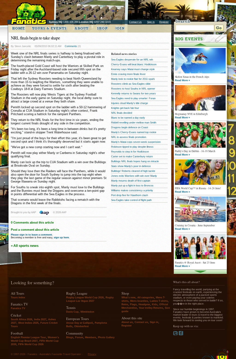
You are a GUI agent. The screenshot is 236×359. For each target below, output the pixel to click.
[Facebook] (181, 334)
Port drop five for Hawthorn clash (129, 195)
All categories (145, 297)
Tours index (18, 297)
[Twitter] (176, 334)
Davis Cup (72, 311)
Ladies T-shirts (159, 300)
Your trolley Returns (151, 307)
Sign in (154, 322)
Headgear (144, 304)
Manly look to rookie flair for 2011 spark (133, 79)
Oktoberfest (81, 326)
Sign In (151, 22)
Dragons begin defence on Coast (129, 127)
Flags (133, 304)
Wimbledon (87, 311)
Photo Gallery (106, 337)
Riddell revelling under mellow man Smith (133, 122)
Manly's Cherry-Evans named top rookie (133, 132)
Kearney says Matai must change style (133, 69)
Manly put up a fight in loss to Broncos (132, 185)
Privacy (92, 354)
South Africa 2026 (21, 319)
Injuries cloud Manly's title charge (129, 103)
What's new (128, 297)
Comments (71, 46)
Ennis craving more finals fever (128, 74)
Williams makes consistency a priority (132, 190)
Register (164, 22)
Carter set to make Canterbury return (132, 156)
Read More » (182, 80)
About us (127, 322)
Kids (154, 304)
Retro (124, 304)
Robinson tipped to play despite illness (132, 146)
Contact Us (135, 22)
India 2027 (40, 319)
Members (90, 337)
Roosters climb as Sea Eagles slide (130, 83)
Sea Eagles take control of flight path (131, 200)
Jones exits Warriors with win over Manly (134, 175)
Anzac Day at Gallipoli (79, 322)
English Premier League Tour (28, 337)
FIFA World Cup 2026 (31, 344)
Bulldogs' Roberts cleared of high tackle (133, 171)
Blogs (69, 337)
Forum (79, 337)
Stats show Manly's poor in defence (131, 166)
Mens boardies (139, 300)
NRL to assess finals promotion (128, 137)
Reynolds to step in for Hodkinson (130, 151)
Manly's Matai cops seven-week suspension (136, 142)
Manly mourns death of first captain (130, 180)
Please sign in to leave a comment (31, 234)
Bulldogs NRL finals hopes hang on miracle (135, 161)
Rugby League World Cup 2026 (85, 297)
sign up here (61, 237)
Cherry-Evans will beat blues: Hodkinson (133, 64)
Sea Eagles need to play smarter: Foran (133, 98)
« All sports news (24, 246)
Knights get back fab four (125, 108)
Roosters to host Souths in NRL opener (133, 88)
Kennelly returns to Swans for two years (133, 93)
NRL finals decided (121, 112)
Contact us (141, 322)
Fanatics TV (18, 308)
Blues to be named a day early (128, 117)
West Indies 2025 (28, 322)
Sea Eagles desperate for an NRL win (132, 59)
